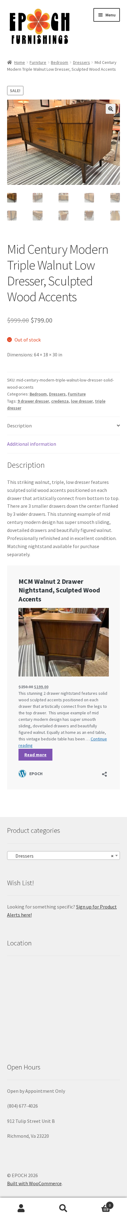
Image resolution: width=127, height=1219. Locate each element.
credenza (60, 401)
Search (63, 1208)
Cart (98, 1203)
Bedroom (59, 62)
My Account (21, 1208)
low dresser (82, 401)
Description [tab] (19, 425)
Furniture (38, 62)
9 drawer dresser (33, 401)
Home (19, 62)
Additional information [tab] (31, 444)
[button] (111, 109)
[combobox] (63, 855)
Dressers (81, 62)
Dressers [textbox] (62, 856)
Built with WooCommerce (34, 1183)
